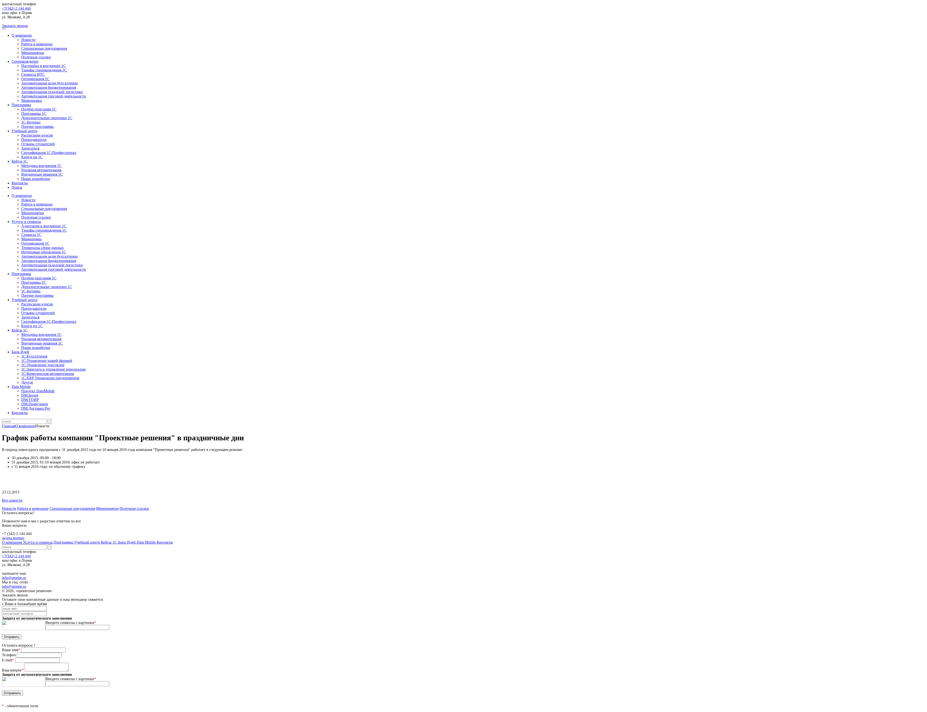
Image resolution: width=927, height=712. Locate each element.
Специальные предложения (44, 48)
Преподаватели (34, 140)
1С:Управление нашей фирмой (46, 361)
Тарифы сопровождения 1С (44, 70)
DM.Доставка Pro (35, 408)
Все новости (12, 500)
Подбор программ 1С (38, 109)
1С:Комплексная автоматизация (47, 374)
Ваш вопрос (13, 670)
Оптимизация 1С (35, 79)
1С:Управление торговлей (42, 365)
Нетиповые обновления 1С (43, 252)
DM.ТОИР (30, 400)
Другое (27, 382)
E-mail (8, 660)
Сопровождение (25, 61)
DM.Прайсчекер (34, 404)
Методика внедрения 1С (41, 166)
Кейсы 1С (20, 161)
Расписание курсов (37, 135)
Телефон (9, 655)
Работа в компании (37, 44)
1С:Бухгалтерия (34, 356)
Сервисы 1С (31, 235)
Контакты (20, 183)
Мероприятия (32, 53)
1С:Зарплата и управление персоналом (53, 369)
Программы (21, 105)
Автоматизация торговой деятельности (53, 96)
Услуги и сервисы (38, 542)
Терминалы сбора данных (42, 248)
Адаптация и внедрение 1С (43, 226)
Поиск (17, 187)
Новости (28, 40)
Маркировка (31, 100)
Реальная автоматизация (41, 170)
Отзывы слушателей (38, 144)
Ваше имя (11, 650)
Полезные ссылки (36, 57)
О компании (22, 35)
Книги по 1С (32, 157)
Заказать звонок (15, 26)
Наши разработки (35, 179)
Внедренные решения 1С (42, 174)
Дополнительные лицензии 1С (46, 118)
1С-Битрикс (31, 122)
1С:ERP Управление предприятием (50, 378)
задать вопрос (13, 538)
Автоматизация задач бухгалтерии (49, 83)
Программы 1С (33, 113)
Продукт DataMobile (38, 391)
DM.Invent (29, 395)
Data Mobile (147, 542)
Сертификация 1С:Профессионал (48, 153)
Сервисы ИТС (33, 74)
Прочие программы (37, 126)
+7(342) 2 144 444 (16, 8)
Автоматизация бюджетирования (48, 87)
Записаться (30, 148)
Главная (8, 426)
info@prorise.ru (14, 578)
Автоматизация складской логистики (52, 92)
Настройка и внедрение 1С (43, 66)
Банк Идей (127, 542)
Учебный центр (24, 131)
